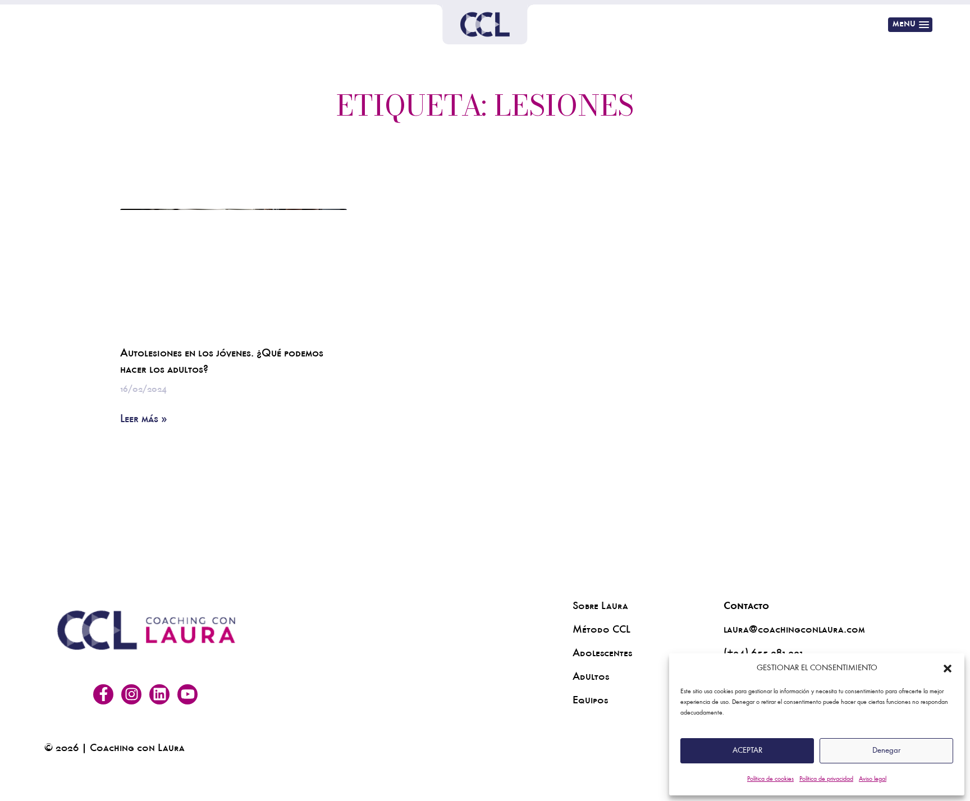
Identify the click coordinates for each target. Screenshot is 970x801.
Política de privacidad (826, 779)
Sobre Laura (600, 607)
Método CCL (601, 631)
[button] (947, 668)
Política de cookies (770, 779)
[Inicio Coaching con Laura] (484, 24)
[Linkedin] (159, 694)
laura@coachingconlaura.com (794, 631)
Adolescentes (602, 654)
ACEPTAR (747, 751)
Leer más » (143, 420)
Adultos (591, 678)
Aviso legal (872, 779)
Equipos (590, 701)
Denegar (886, 751)
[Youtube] (187, 694)
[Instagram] (131, 694)
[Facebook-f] (103, 694)
